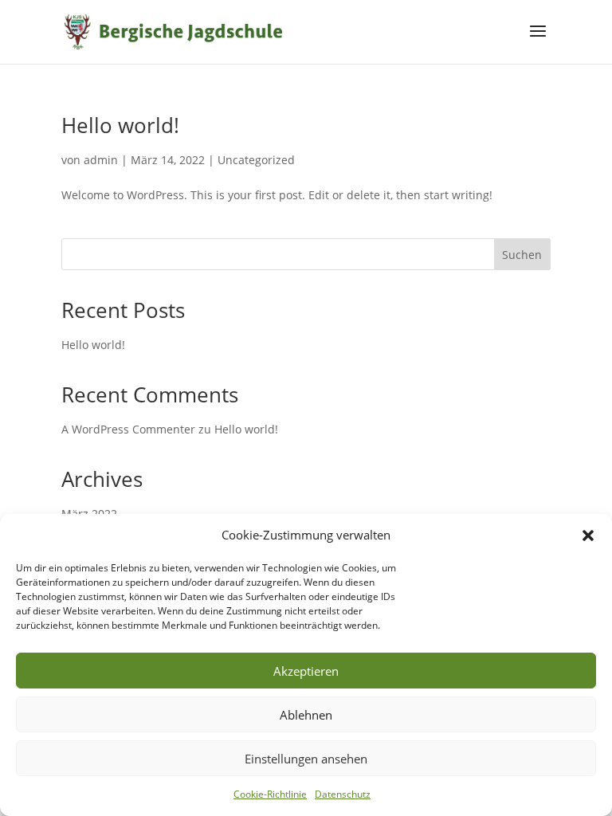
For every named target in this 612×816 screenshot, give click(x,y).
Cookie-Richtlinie (270, 794)
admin (101, 159)
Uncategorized (256, 159)
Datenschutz (343, 794)
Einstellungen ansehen (306, 759)
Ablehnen (306, 715)
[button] (588, 535)
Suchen (522, 254)
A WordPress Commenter (128, 429)
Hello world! (120, 125)
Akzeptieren (306, 671)
